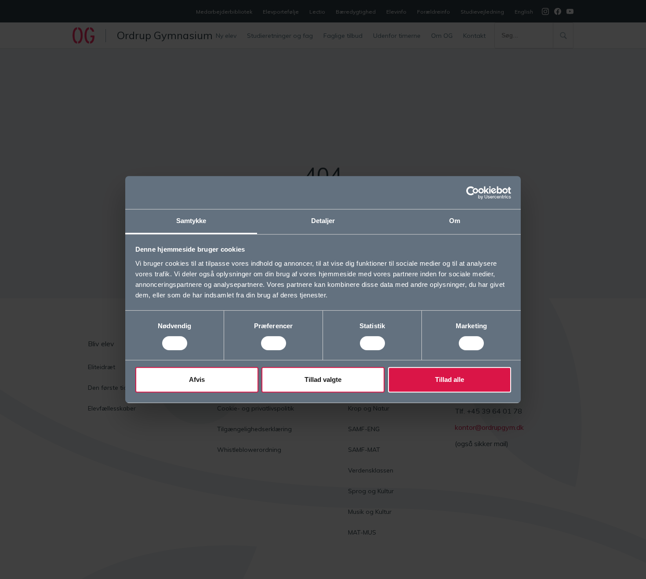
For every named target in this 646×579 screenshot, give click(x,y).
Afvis (197, 379)
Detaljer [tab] (323, 220)
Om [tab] (454, 220)
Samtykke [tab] (191, 220)
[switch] (273, 343)
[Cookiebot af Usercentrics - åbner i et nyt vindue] (472, 192)
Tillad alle (449, 379)
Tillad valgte (323, 379)
